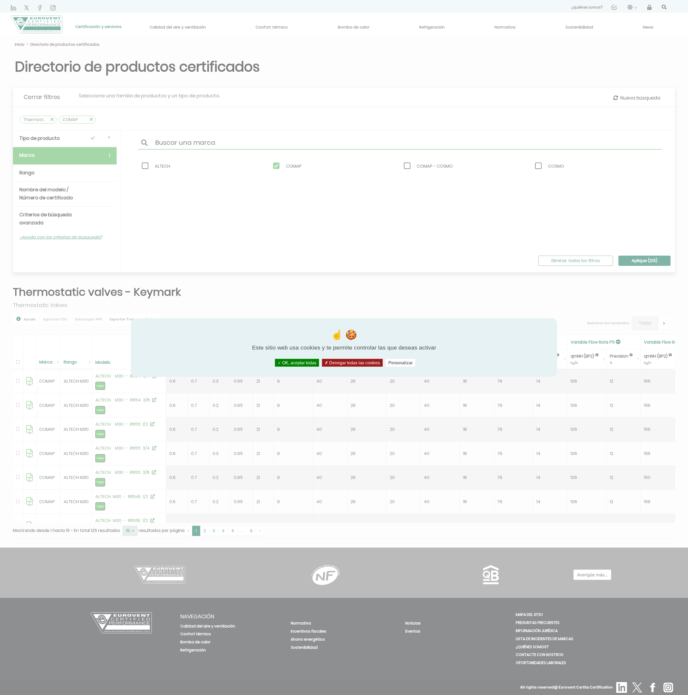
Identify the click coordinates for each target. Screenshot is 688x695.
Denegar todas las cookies (354, 363)
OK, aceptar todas (298, 363)
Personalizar (400, 363)
